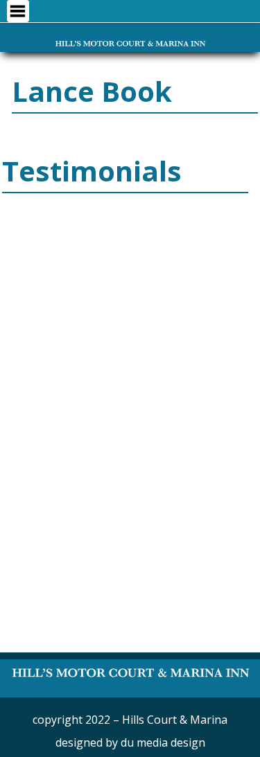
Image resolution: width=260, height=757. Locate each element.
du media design (163, 742)
